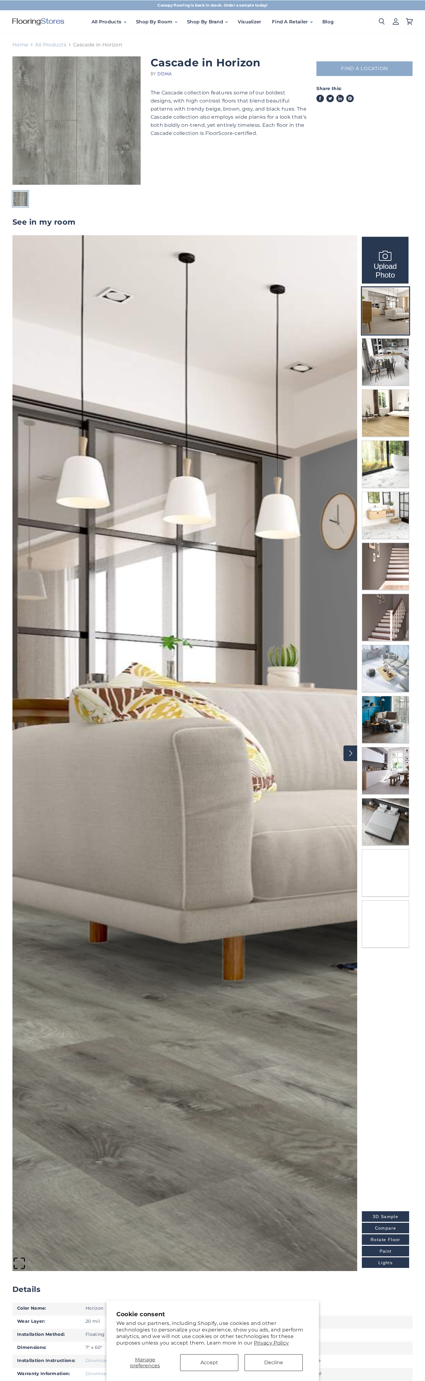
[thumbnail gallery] (20, 199)
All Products (50, 45)
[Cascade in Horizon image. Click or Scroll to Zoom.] (76, 120)
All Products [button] (107, 22)
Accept (209, 1362)
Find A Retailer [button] (290, 22)
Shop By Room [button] (155, 22)
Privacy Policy (271, 1343)
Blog (328, 22)
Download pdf (102, 1360)
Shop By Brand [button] (205, 22)
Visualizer (249, 22)
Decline (273, 1362)
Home (20, 45)
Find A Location (364, 68)
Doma (164, 73)
